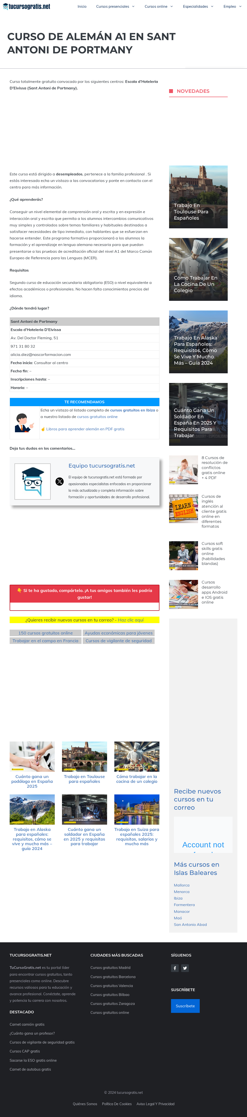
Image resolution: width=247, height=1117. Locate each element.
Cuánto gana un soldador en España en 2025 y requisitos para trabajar (84, 836)
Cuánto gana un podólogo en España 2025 (32, 781)
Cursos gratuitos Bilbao (110, 994)
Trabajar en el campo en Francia (45, 640)
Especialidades (195, 6)
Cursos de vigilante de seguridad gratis (42, 1042)
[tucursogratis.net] (26, 6)
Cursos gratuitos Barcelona (113, 976)
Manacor (182, 911)
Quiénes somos (85, 1104)
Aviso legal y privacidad (155, 1104)
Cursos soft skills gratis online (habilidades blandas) (213, 553)
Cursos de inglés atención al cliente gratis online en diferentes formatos (214, 511)
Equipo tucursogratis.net (102, 465)
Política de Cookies (117, 1104)
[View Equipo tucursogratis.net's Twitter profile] (59, 481)
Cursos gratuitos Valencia (111, 985)
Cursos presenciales (112, 6)
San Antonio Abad (190, 924)
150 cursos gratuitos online (45, 633)
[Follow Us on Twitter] (185, 968)
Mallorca (182, 885)
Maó (178, 917)
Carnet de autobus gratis (30, 1069)
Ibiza (178, 898)
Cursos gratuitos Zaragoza (112, 1003)
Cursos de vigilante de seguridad (119, 640)
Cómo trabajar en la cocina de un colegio (136, 779)
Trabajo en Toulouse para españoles (84, 779)
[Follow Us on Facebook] (175, 968)
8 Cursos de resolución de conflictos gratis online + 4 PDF (215, 467)
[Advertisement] (84, 131)
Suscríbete (185, 1005)
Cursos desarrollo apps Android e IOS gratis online (214, 592)
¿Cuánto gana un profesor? (32, 1033)
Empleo (230, 6)
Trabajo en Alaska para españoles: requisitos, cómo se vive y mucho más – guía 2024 (32, 839)
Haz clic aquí (131, 620)
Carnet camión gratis (27, 1024)
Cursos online (156, 6)
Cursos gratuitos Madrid (110, 967)
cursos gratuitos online (97, 416)
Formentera (184, 904)
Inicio (82, 6)
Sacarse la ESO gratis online (33, 1060)
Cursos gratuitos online (109, 1012)
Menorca (182, 891)
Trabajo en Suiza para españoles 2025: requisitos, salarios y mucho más (136, 836)
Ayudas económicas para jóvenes (119, 633)
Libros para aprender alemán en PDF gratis (85, 428)
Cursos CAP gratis (25, 1051)
